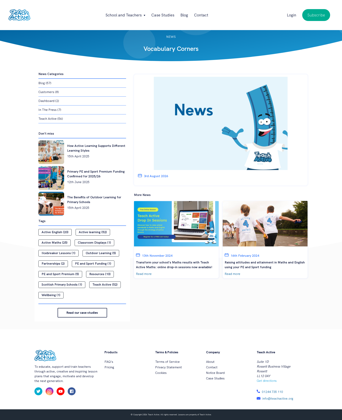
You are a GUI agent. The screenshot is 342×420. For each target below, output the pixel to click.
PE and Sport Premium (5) (60, 274)
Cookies (161, 373)
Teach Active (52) (105, 284)
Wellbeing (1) (51, 295)
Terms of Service (167, 362)
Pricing (109, 367)
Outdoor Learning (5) (101, 253)
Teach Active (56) (50, 119)
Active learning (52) (93, 232)
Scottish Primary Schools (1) (62, 284)
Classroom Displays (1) (94, 242)
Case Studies (162, 15)
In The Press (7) (49, 110)
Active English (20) (55, 232)
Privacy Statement (168, 367)
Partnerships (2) (53, 263)
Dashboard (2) (48, 101)
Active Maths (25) (54, 242)
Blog (184, 15)
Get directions (267, 381)
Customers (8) (48, 92)
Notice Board (215, 373)
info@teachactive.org (277, 398)
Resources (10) (100, 274)
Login (291, 15)
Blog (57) (44, 83)
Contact (201, 15)
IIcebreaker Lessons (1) (58, 253)
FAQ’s (108, 362)
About (210, 362)
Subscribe (316, 15)
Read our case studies (82, 313)
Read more (144, 274)
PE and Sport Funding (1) (93, 263)
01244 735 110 (272, 392)
